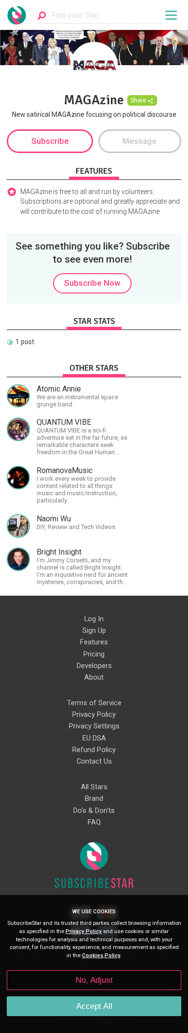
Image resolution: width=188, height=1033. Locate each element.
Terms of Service (94, 702)
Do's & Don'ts (94, 810)
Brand (94, 798)
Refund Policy (94, 749)
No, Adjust (94, 980)
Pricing (94, 654)
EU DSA (94, 738)
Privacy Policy (94, 714)
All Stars (94, 786)
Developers (94, 665)
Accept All (94, 1006)
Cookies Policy (101, 955)
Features (94, 642)
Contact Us (94, 761)
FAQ (94, 822)
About (94, 677)
